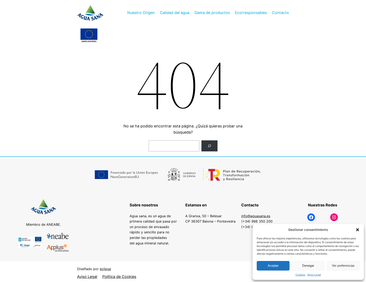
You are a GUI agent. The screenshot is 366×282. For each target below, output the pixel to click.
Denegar (308, 265)
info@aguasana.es (255, 216)
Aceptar (273, 265)
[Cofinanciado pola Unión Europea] (88, 35)
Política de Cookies (119, 276)
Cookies (300, 274)
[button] (357, 230)
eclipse (105, 269)
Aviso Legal (314, 274)
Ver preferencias (343, 265)
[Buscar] (209, 145)
